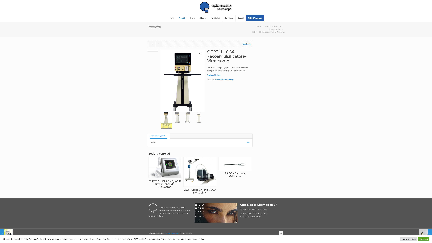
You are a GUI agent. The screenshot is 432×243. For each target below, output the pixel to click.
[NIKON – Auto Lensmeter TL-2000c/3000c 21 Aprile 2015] (6, 234)
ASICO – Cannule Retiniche (235, 175)
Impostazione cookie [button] (409, 239)
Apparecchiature (275, 29)
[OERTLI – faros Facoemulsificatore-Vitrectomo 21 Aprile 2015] (425, 234)
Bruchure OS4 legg (213, 75)
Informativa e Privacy (171, 233)
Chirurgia (277, 26)
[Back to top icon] (281, 233)
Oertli (248, 142)
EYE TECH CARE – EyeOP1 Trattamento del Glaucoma (165, 184)
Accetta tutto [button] (423, 239)
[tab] (158, 135)
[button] (200, 53)
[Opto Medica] (216, 7)
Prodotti (268, 26)
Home (259, 26)
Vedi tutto (247, 44)
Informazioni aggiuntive (158, 136)
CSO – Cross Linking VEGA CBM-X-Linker (200, 191)
